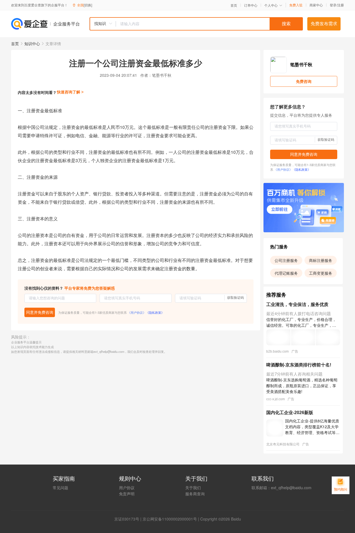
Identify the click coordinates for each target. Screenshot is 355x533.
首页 (233, 5)
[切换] (88, 4)
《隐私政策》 (155, 312)
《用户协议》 (137, 312)
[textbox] (209, 23)
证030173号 (128, 519)
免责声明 (127, 493)
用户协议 (127, 487)
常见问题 (60, 487)
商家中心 (316, 5)
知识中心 (32, 43)
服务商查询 (195, 493)
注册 (340, 4)
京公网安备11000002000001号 (170, 519)
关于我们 (193, 487)
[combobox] (196, 23)
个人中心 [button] (271, 5)
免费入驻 (296, 5)
